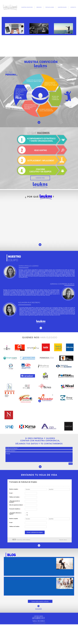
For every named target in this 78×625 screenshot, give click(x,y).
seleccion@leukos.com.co (38, 618)
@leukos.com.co (41, 617)
